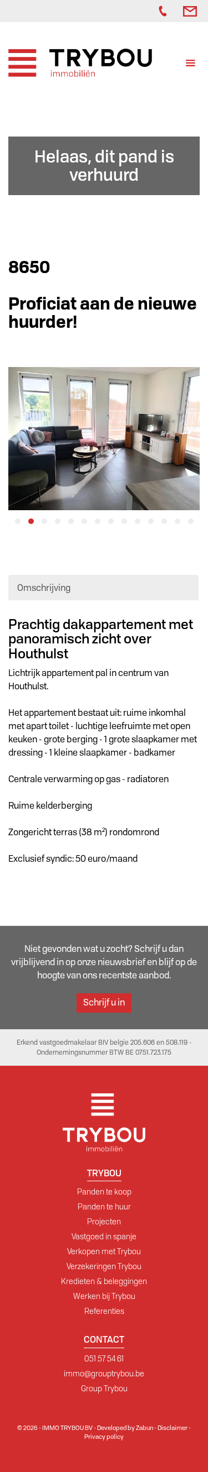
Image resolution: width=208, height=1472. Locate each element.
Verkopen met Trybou (104, 1251)
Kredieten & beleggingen (104, 1281)
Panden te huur (104, 1206)
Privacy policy (104, 1436)
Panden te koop (104, 1191)
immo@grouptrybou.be (104, 1373)
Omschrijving (43, 588)
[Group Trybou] (147, 11)
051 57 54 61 (104, 1358)
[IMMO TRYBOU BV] (80, 62)
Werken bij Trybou (104, 1296)
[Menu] (190, 64)
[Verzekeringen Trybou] (136, 11)
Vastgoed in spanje (104, 1236)
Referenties (104, 1311)
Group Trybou (104, 1388)
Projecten (104, 1221)
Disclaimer (172, 1428)
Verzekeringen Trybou (104, 1266)
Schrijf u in (104, 1002)
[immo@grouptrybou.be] (191, 11)
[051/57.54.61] (165, 11)
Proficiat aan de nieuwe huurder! (102, 313)
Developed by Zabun (125, 1428)
